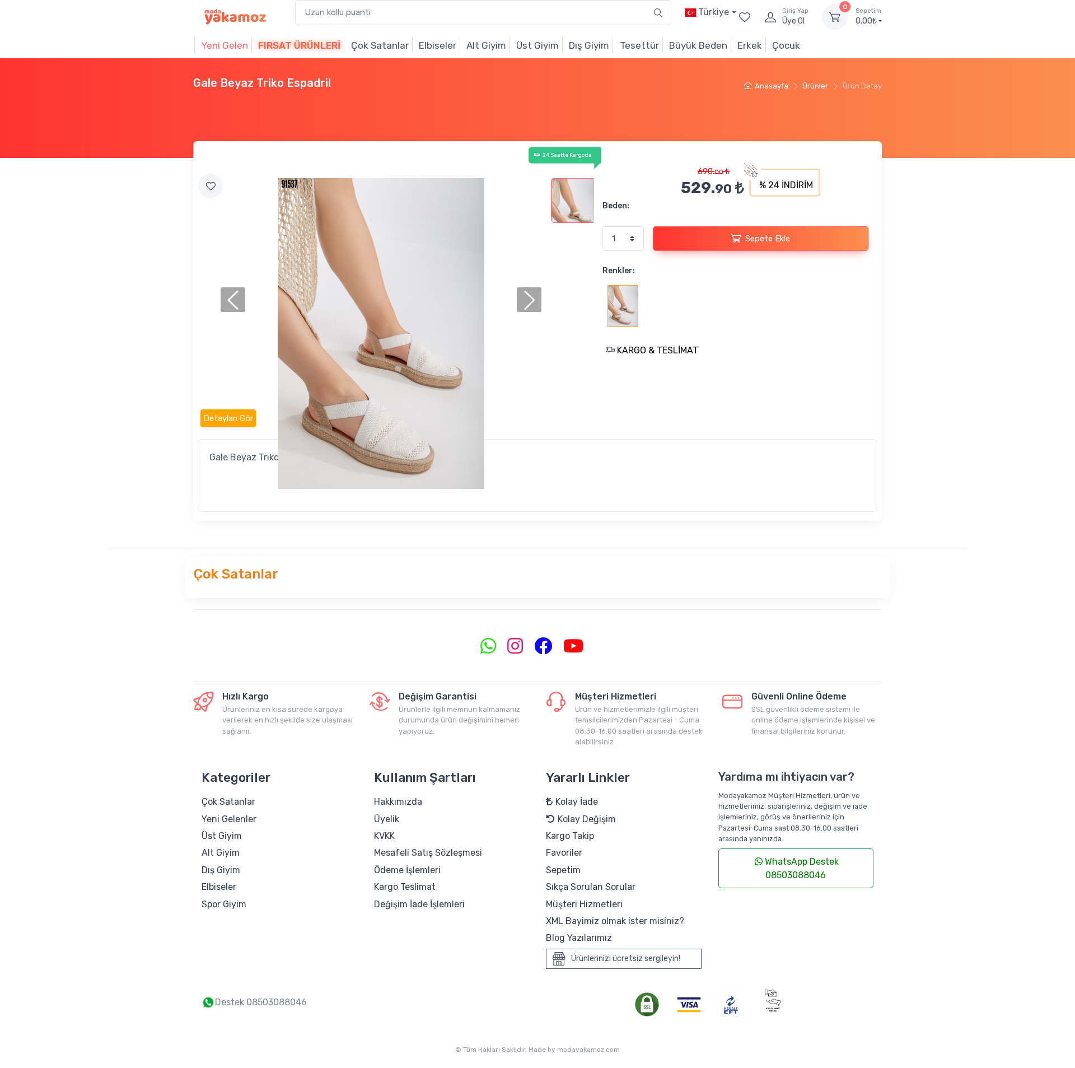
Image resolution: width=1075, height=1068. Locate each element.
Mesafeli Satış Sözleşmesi (428, 852)
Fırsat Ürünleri (299, 45)
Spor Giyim (224, 904)
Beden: (615, 206)
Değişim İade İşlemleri (419, 904)
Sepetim (563, 870)
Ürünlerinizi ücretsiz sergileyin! (625, 958)
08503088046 (276, 1002)
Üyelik (386, 819)
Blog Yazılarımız (579, 937)
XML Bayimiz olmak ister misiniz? (615, 921)
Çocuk (786, 45)
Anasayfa (771, 86)
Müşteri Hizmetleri (584, 904)
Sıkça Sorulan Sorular (590, 887)
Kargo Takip (570, 836)
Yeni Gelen (224, 45)
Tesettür (639, 45)
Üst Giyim (537, 45)
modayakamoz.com (588, 1049)
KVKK (384, 836)
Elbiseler (437, 45)
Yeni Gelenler (229, 819)
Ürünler (815, 86)
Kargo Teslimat (405, 887)
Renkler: (618, 271)
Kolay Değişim (587, 819)
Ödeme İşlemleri (407, 870)
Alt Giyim (486, 45)
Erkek (749, 45)
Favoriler (564, 852)
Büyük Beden (698, 45)
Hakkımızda (398, 801)
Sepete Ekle (767, 239)
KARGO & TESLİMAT (656, 350)
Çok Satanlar (380, 45)
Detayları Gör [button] (228, 418)
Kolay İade (576, 801)
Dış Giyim (589, 45)
